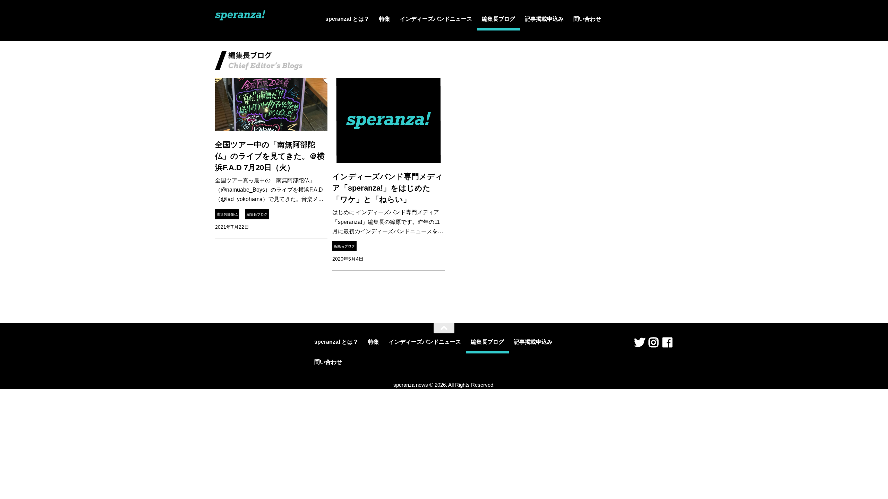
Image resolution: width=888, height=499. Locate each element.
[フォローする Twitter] (639, 342)
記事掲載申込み (544, 19)
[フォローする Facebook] (667, 342)
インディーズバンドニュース (436, 19)
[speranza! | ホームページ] (240, 18)
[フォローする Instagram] (653, 342)
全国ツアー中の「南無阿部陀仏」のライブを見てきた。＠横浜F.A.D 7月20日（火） (270, 156)
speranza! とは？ (347, 19)
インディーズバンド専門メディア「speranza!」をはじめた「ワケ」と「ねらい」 (387, 188)
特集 (384, 19)
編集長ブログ (498, 19)
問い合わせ (587, 19)
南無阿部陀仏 (227, 214)
